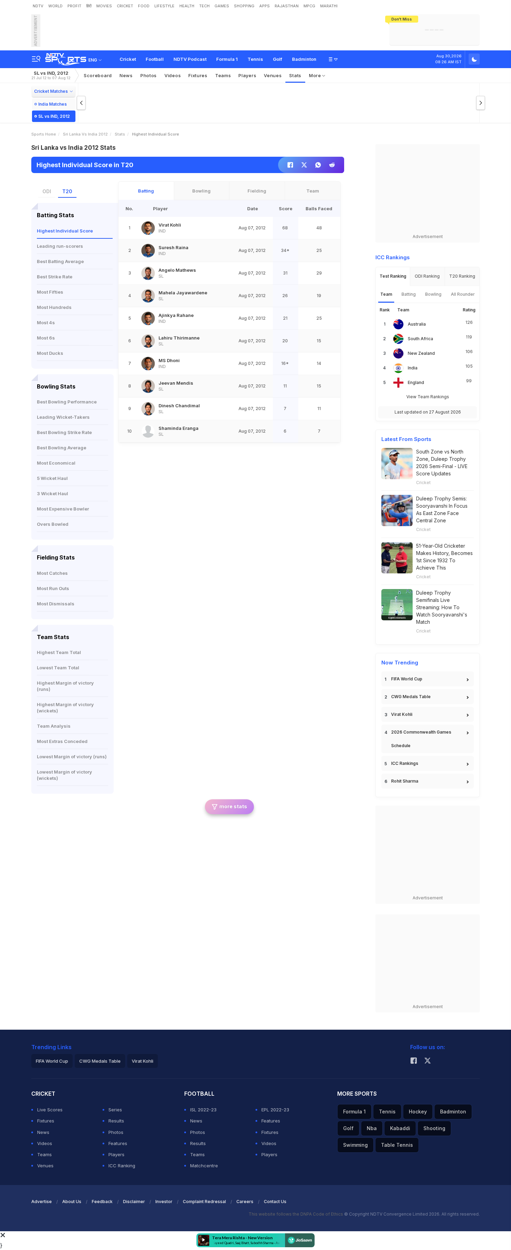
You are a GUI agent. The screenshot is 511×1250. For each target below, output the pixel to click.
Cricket (128, 59)
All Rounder (463, 294)
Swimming (355, 1145)
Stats (295, 75)
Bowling (201, 191)
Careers (244, 1201)
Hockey (418, 1111)
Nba (372, 1128)
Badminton (304, 59)
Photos (148, 75)
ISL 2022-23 (203, 1109)
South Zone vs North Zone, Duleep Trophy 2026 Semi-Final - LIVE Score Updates (442, 462)
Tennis (255, 59)
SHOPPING (244, 5)
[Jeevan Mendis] (148, 386)
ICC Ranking (121, 1165)
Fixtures (198, 75)
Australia (417, 324)
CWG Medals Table (411, 696)
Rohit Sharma (404, 781)
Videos (172, 75)
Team (312, 191)
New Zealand (421, 353)
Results (116, 1121)
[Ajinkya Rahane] (148, 318)
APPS (264, 5)
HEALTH (186, 5)
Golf (277, 59)
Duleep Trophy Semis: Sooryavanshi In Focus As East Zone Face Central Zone (442, 509)
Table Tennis (397, 1145)
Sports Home (43, 134)
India (412, 367)
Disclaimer (134, 1201)
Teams (44, 1154)
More (316, 75)
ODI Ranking (427, 276)
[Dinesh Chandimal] (148, 409)
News (126, 75)
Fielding (257, 191)
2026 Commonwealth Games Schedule (421, 738)
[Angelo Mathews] (148, 273)
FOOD (143, 5)
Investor (163, 1201)
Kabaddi (400, 1128)
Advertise (41, 1201)
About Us (71, 1201)
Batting (146, 191)
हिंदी (88, 5)
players (247, 75)
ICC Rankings (404, 763)
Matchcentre (204, 1165)
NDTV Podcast (189, 59)
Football (155, 59)
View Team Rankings (427, 396)
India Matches (52, 104)
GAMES (221, 5)
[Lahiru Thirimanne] (148, 341)
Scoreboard (98, 75)
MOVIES (104, 5)
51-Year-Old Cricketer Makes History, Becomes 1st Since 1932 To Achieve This (444, 557)
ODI (46, 191)
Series (115, 1109)
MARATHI (329, 5)
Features (117, 1143)
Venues (273, 75)
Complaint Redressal (204, 1201)
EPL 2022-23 (275, 1109)
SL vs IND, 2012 (51, 75)
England (416, 382)
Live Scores (50, 1109)
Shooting (434, 1128)
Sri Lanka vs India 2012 (85, 134)
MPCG (309, 5)
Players (116, 1154)
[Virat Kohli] (148, 228)
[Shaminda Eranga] (148, 431)
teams (223, 75)
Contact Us (275, 1201)
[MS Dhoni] (148, 363)
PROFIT (74, 5)
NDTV (38, 5)
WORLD (55, 5)
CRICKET (125, 5)
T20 (67, 191)
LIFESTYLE (164, 5)
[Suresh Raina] (148, 251)
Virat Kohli (401, 714)
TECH (204, 5)
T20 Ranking (462, 276)
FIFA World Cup (406, 678)
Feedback (102, 1201)
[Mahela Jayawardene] (148, 296)
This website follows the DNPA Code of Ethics (296, 1214)
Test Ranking (393, 276)
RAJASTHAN (287, 5)
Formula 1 (227, 59)
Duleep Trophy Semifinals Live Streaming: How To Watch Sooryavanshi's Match (441, 607)
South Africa (420, 338)
